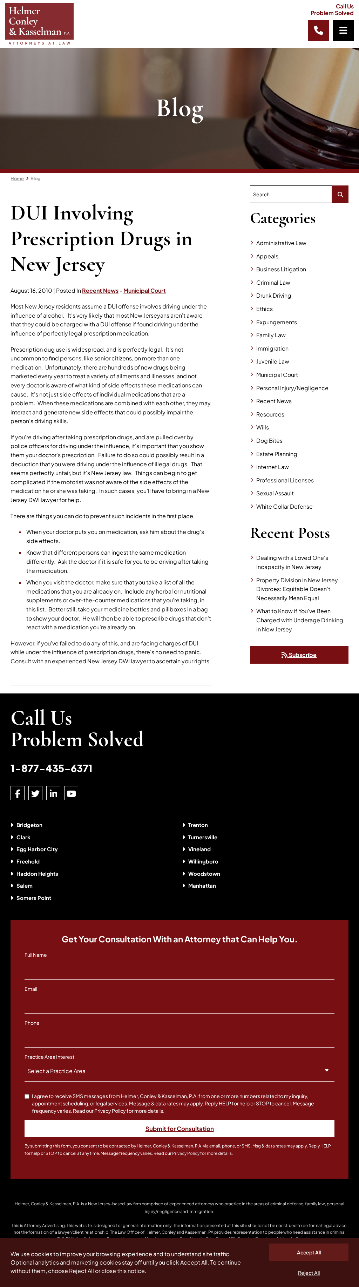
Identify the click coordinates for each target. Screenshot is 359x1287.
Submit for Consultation (179, 1128)
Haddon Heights (37, 873)
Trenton (198, 824)
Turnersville (202, 837)
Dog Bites (269, 440)
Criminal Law (273, 282)
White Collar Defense (284, 506)
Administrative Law (281, 242)
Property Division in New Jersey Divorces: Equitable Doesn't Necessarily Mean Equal (297, 589)
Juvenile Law (272, 361)
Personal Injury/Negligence (292, 388)
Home (17, 178)
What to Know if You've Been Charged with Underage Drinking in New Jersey (299, 619)
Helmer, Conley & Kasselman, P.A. (47, 1203)
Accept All (309, 1252)
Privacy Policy (185, 1153)
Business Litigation (281, 269)
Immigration (272, 348)
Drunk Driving (273, 295)
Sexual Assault (275, 493)
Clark (23, 837)
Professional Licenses (285, 480)
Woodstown (204, 873)
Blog (36, 178)
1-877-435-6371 (52, 768)
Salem (24, 885)
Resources (270, 414)
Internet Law (272, 466)
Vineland (199, 849)
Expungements (276, 322)
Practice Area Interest (49, 1057)
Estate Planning (276, 454)
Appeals (267, 256)
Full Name (36, 954)
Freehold (28, 861)
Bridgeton (29, 824)
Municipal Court (144, 290)
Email (31, 988)
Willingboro (203, 861)
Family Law (271, 335)
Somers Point (33, 897)
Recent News (100, 290)
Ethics (264, 308)
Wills (262, 427)
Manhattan (202, 885)
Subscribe (302, 654)
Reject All (309, 1272)
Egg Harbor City (37, 849)
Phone (32, 1023)
